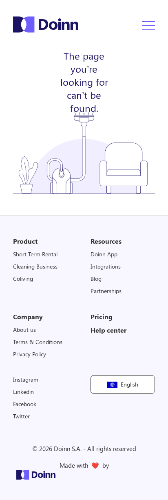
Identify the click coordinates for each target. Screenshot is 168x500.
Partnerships (106, 291)
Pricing (102, 316)
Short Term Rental (35, 254)
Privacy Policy (29, 354)
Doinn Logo (45, 24)
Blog (96, 278)
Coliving (23, 278)
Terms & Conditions (37, 342)
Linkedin (23, 392)
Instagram (25, 379)
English (130, 384)
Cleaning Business (35, 266)
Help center (108, 330)
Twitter (21, 416)
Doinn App (104, 254)
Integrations (106, 266)
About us (24, 329)
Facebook (24, 404)
